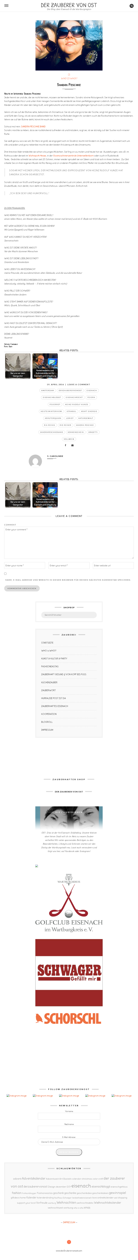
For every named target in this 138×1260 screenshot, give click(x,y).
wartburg (52, 1203)
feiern (91, 397)
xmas (87, 1207)
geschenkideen (100, 1193)
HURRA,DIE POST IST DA (53, 698)
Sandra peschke (85, 425)
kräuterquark (53, 418)
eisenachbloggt (52, 397)
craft (100, 1178)
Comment (10, 525)
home (23, 1197)
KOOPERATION (49, 714)
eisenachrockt (74, 397)
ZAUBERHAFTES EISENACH (54, 706)
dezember (61, 1186)
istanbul (71, 411)
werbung (68, 1207)
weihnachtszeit (55, 1207)
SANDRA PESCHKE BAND (33, 126)
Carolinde (56, 456)
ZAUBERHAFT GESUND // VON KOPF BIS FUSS (63, 674)
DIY (69, 1186)
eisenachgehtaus (119, 1186)
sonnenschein (76, 432)
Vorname (69, 1111)
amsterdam (47, 390)
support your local (26, 1202)
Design (51, 1186)
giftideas (15, 1197)
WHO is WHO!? (48, 650)
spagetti (93, 432)
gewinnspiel (117, 1193)
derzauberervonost (70, 390)
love (94, 1197)
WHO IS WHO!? (69, 78)
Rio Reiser (65, 425)
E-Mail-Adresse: (69, 1137)
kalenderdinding (45, 1197)
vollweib (69, 439)
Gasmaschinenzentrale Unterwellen (71, 155)
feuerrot (55, 404)
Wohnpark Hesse (37, 155)
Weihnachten (66, 1202)
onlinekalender (105, 1197)
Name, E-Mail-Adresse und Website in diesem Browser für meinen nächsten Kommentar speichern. (68, 580)
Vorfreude (41, 1202)
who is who (78, 1208)
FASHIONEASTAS (50, 666)
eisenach (92, 390)
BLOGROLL (47, 722)
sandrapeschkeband (51, 432)
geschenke (70, 1193)
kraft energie (89, 411)
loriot (70, 418)
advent (17, 1178)
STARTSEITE (47, 642)
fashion (17, 1193)
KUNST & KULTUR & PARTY (54, 658)
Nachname (69, 1124)
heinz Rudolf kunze (76, 404)
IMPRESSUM (47, 729)
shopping (122, 1197)
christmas (87, 1178)
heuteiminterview (51, 411)
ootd (115, 1198)
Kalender (31, 1197)
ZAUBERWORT (48, 690)
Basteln (67, 1178)
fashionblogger (29, 1193)
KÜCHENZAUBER (49, 682)
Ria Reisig (49, 425)
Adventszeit (52, 1178)
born (91, 155)
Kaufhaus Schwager (63, 1197)
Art (61, 1178)
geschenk (58, 1193)
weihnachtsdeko (85, 1202)
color (95, 1178)
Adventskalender (33, 1178)
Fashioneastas (45, 1193)
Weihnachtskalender (107, 1202)
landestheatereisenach (82, 1198)
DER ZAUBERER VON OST (69, 4)
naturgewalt (85, 418)
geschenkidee (84, 1193)
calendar (76, 1178)
